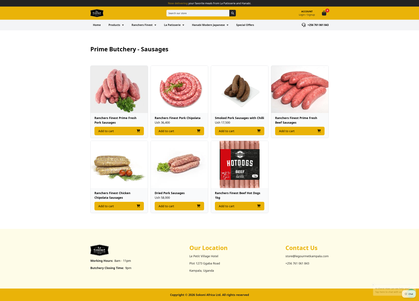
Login (302, 14)
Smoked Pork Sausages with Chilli (239, 118)
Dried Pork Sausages (170, 193)
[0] (324, 13)
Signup (311, 14)
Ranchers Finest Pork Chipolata (177, 118)
